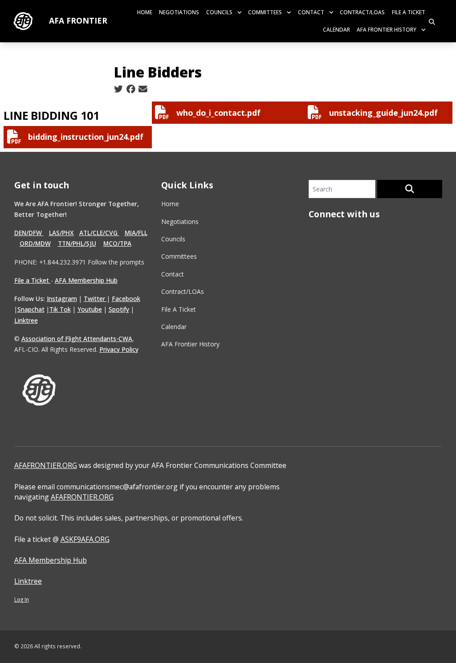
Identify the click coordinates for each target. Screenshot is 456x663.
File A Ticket (408, 12)
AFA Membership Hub (86, 280)
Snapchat (31, 309)
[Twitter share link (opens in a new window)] (118, 89)
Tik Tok (60, 309)
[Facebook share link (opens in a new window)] (130, 89)
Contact (311, 12)
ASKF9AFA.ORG (85, 539)
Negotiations (179, 12)
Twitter (95, 298)
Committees (265, 12)
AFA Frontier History (386, 29)
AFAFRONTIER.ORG (45, 465)
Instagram (62, 298)
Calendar (336, 29)
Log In (21, 599)
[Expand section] (239, 12)
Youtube (89, 309)
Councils (219, 12)
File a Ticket (32, 280)
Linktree (26, 320)
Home (144, 12)
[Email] (142, 89)
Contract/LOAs (362, 12)
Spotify (119, 309)
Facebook (126, 298)
